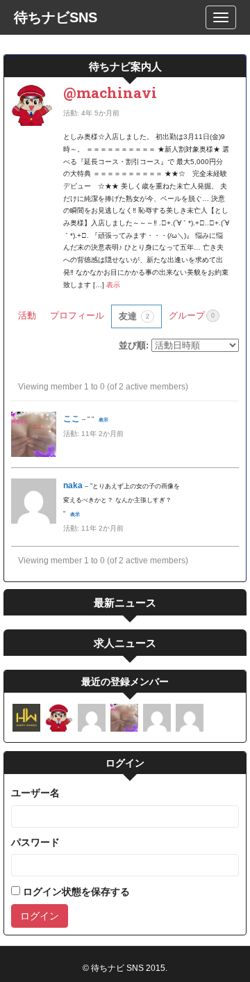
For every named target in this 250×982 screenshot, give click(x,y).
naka (73, 485)
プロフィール (77, 315)
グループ (192, 315)
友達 (134, 316)
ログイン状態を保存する (75, 891)
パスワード (35, 842)
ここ (71, 418)
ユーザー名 (35, 792)
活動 (27, 315)
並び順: (134, 345)
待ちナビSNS (55, 17)
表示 (113, 285)
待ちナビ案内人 (125, 66)
